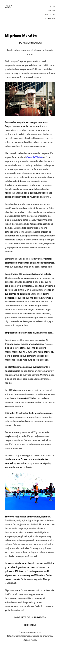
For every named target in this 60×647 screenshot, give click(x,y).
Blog (52, 6)
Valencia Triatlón (34, 157)
